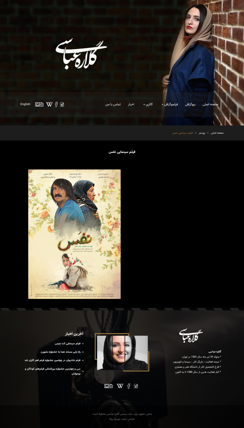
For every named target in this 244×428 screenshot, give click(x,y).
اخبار (131, 104)
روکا (111, 419)
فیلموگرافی (171, 104)
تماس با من (113, 104)
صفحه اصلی (210, 104)
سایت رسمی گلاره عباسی (120, 414)
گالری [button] (149, 104)
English (25, 104)
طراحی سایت (128, 419)
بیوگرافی (190, 104)
